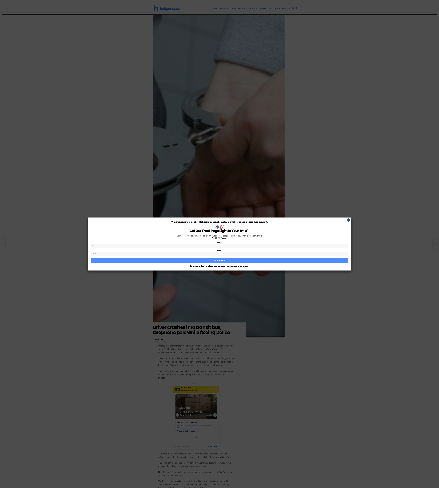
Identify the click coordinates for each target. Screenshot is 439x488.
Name (219, 242)
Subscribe (219, 260)
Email (219, 251)
